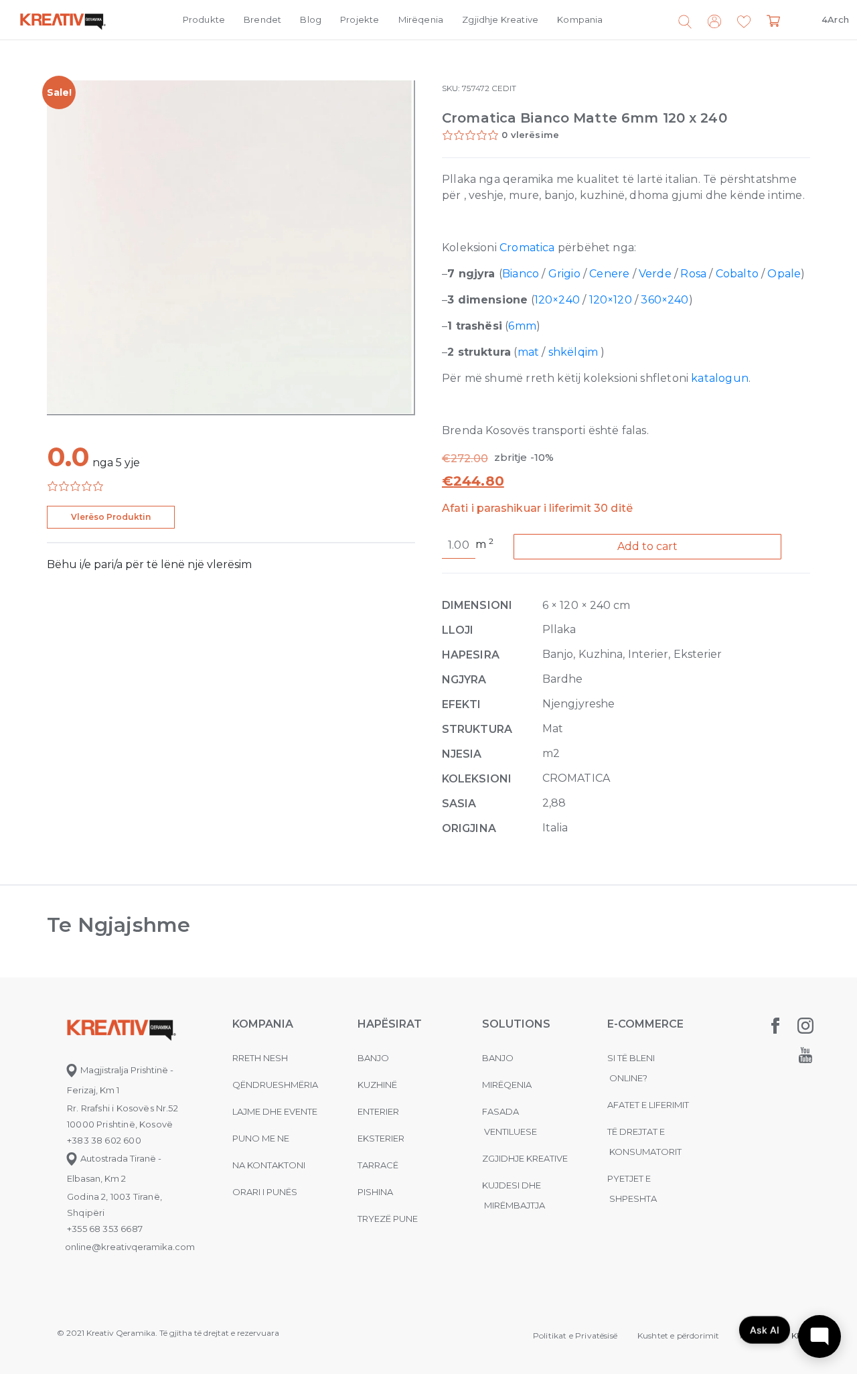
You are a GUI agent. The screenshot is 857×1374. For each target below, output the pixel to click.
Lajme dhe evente (274, 1111)
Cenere (609, 273)
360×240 (664, 299)
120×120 (610, 299)
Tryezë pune (388, 1218)
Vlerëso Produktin (111, 517)
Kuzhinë (377, 1084)
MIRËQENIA (507, 1084)
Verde (655, 273)
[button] (743, 22)
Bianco (520, 273)
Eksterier (381, 1138)
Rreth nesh (260, 1057)
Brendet (262, 19)
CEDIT (503, 88)
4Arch (835, 19)
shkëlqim (573, 352)
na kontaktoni (268, 1165)
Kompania (580, 19)
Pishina (375, 1191)
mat (529, 352)
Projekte (359, 19)
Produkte (204, 19)
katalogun (720, 378)
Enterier (378, 1111)
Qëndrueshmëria (275, 1084)
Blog (310, 19)
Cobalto (737, 273)
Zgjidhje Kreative (500, 19)
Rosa (693, 273)
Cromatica (527, 247)
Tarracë (378, 1165)
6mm (522, 326)
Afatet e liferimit (648, 1104)
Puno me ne (260, 1138)
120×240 (557, 299)
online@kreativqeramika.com (130, 1246)
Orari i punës (264, 1191)
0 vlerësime (530, 134)
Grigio (564, 273)
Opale (784, 273)
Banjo (373, 1057)
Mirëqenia (421, 19)
